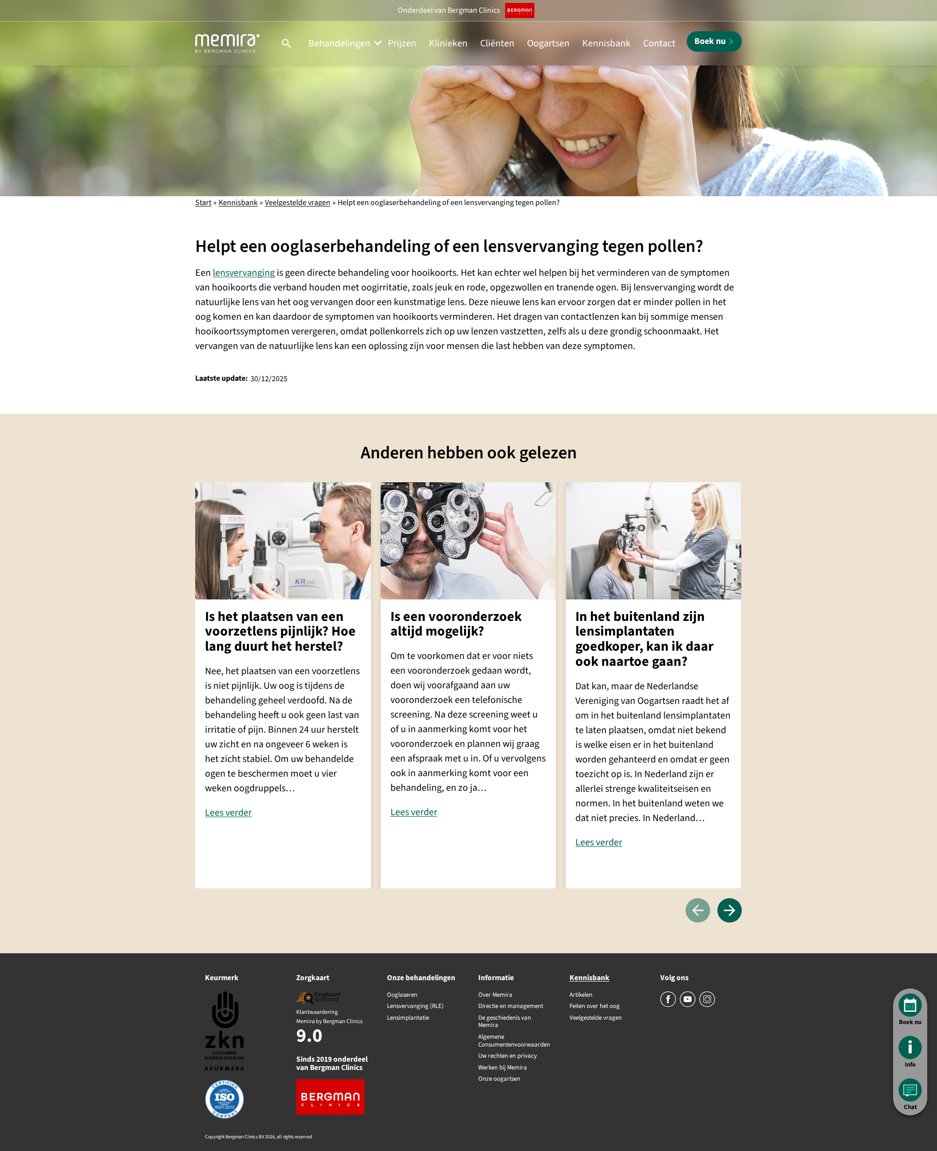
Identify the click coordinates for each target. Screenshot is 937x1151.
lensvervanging (244, 273)
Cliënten (497, 43)
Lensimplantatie (408, 1018)
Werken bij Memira (502, 1068)
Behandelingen (339, 43)
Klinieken (448, 43)
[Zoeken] (286, 43)
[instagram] (707, 1005)
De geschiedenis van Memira (504, 1021)
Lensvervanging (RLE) (415, 1006)
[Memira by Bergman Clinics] (227, 43)
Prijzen (402, 43)
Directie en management (510, 1006)
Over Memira (495, 995)
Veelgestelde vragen (297, 202)
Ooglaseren (402, 995)
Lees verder (228, 813)
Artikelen (581, 995)
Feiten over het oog (595, 1006)
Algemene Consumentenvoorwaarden (514, 1040)
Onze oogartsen (499, 1079)
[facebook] (668, 1005)
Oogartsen (548, 43)
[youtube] (688, 1005)
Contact (659, 43)
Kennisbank (606, 43)
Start (203, 202)
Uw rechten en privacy (507, 1056)
